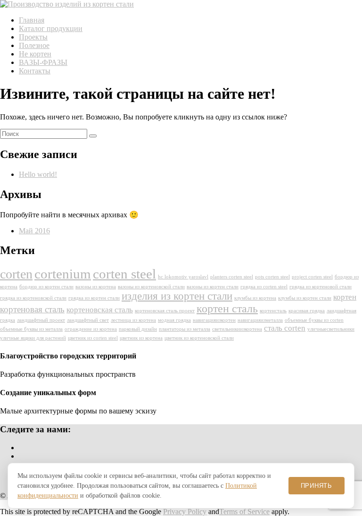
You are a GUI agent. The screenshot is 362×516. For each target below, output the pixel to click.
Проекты (33, 37)
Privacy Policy (184, 512)
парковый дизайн (138, 329)
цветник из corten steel (93, 338)
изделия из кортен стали (177, 296)
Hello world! (38, 174)
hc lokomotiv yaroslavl (183, 276)
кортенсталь (273, 310)
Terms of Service (244, 512)
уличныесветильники (330, 329)
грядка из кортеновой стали (320, 286)
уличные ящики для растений (33, 338)
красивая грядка (306, 310)
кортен (344, 297)
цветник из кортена (141, 338)
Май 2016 (34, 231)
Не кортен (35, 54)
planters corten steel (231, 276)
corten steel (124, 273)
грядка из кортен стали (94, 298)
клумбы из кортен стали (304, 298)
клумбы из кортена (255, 298)
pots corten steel (272, 276)
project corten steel (312, 276)
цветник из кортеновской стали (199, 338)
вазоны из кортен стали (213, 286)
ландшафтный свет (88, 320)
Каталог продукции (50, 28)
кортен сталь (227, 308)
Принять (316, 485)
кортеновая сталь (32, 309)
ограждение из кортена (91, 329)
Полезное (34, 45)
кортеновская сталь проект (165, 310)
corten (16, 274)
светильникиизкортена (237, 329)
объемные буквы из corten (314, 320)
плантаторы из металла (184, 329)
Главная (31, 20)
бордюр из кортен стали (46, 286)
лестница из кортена (133, 320)
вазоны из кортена (95, 286)
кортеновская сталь (99, 309)
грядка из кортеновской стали (33, 298)
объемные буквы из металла (31, 329)
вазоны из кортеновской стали (151, 286)
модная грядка (174, 320)
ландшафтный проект (41, 320)
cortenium (62, 273)
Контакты (34, 71)
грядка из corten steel (264, 286)
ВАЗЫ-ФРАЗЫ (43, 62)
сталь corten (284, 328)
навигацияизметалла (260, 320)
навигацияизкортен (214, 320)
